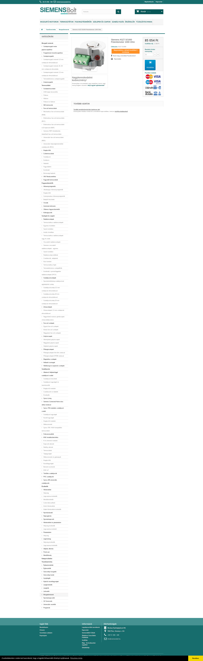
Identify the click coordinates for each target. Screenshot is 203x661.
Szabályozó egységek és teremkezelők (50, 383)
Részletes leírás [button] (76, 658)
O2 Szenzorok (47, 601)
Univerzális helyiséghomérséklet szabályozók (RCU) (52, 145)
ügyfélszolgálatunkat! (121, 111)
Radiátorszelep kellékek (50, 255)
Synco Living (47, 398)
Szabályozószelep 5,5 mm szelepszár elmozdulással (51, 289)
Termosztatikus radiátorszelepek (53, 222)
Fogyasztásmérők (83, 22)
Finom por (46, 552)
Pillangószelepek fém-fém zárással (54, 352)
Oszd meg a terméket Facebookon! (124, 56)
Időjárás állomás (48, 549)
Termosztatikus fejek (49, 265)
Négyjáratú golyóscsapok (51, 343)
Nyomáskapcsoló (48, 519)
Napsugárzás (47, 516)
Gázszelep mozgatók (49, 571)
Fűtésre (45, 95)
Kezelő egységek (48, 418)
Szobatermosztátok (49, 88)
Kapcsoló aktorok (48, 444)
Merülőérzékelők (48, 499)
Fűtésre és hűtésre (49, 102)
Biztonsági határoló (49, 173)
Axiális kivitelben (48, 232)
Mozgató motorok (49, 22)
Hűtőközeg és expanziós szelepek (53, 366)
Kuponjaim (43, 635)
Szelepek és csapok (102, 22)
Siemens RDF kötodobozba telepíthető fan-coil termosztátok (51, 132)
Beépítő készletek (49, 199)
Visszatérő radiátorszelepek (51, 242)
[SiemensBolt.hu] (59, 11)
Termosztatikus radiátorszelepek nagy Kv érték (52, 237)
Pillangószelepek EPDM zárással (53, 356)
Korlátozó (46, 160)
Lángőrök (46, 588)
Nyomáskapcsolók (49, 598)
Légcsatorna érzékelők (50, 496)
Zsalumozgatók (48, 82)
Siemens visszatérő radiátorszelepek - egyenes (50, 247)
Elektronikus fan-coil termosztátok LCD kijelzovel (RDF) (53, 126)
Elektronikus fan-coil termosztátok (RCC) (53, 119)
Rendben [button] (195, 658)
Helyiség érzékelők (49, 526)
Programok (46, 608)
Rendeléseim (44, 627)
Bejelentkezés (149, 2)
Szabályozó (47, 157)
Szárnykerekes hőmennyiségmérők (54, 196)
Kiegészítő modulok (49, 388)
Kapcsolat (159, 2)
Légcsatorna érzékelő (50, 529)
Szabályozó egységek (50, 414)
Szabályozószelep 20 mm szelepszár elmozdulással (50, 302)
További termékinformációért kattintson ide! (86, 109)
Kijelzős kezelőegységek (51, 581)
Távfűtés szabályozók (50, 473)
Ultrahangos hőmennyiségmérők (53, 189)
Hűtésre (45, 98)
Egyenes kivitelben (49, 226)
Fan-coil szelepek (48, 323)
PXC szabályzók (48, 477)
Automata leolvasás (49, 206)
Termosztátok (67, 22)
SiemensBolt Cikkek (88, 633)
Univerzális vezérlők (49, 604)
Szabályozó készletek (50, 379)
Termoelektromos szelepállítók (52, 268)
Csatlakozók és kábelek (50, 392)
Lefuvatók (46, 591)
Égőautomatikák (48, 565)
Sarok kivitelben (48, 229)
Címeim (42, 630)
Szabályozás (118, 22)
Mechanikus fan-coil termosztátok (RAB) (53, 113)
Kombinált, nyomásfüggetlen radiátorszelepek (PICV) (51, 273)
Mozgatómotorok (48, 594)
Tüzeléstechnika (144, 22)
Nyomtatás (117, 59)
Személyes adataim (46, 633)
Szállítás (85, 640)
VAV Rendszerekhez (49, 176)
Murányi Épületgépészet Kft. (117, 628)
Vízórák (45, 203)
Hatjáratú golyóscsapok (50, 346)
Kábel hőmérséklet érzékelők (52, 509)
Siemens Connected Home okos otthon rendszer (52, 403)
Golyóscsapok (47, 336)
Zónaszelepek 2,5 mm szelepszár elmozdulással (53, 311)
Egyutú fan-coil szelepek (51, 326)
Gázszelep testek (48, 575)
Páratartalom (47, 532)
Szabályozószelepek (49, 278)
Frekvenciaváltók (48, 434)
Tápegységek (47, 454)
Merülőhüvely (47, 555)
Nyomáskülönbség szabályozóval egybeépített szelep (53, 282)
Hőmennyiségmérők (49, 186)
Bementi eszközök (49, 467)
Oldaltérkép (85, 647)
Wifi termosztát (48, 105)
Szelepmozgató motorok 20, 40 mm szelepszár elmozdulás (52, 67)
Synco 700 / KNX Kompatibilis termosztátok (52, 429)
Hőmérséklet (47, 490)
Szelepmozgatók (48, 56)
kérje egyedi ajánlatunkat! (96, 85)
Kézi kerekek (47, 261)
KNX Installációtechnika (50, 437)
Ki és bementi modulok (50, 440)
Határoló (46, 163)
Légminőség (47, 539)
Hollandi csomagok (49, 362)
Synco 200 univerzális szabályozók (49, 481)
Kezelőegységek (48, 463)
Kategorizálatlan (47, 558)
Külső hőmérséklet (49, 506)
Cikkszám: (114, 46)
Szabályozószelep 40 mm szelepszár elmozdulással (50, 295)
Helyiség (46, 493)
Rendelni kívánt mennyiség (150, 50)
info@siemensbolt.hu (64, 2)
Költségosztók (47, 212)
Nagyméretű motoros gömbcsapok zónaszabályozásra (53, 318)
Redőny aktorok (48, 447)
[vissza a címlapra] (42, 29)
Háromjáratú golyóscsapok (51, 339)
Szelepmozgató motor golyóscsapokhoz (49, 48)
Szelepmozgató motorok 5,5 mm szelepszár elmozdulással (52, 61)
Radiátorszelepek (48, 219)
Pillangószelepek (48, 349)
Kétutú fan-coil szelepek (50, 329)
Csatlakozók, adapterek (50, 258)
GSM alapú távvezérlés (50, 92)
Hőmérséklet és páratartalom (52, 522)
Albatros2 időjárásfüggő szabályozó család (50, 374)
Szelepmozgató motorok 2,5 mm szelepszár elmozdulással (52, 74)
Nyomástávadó (48, 512)
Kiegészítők (47, 150)
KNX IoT (46, 470)
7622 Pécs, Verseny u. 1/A (116, 631)
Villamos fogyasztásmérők (51, 209)
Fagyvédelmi (47, 167)
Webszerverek (47, 424)
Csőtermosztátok (48, 153)
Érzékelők (130, 22)
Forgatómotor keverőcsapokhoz (53, 53)
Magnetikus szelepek (49, 359)
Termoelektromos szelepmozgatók (53, 79)
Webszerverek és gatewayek (52, 457)
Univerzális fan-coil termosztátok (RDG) (53, 139)
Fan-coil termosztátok (50, 108)
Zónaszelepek (47, 307)
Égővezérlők (47, 568)
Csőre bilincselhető (49, 503)
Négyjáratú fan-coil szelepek (52, 333)
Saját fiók (44, 624)
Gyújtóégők (46, 578)
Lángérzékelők (47, 585)
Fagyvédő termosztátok (50, 180)
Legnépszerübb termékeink (91, 627)
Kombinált (46, 170)
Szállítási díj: (149, 43)
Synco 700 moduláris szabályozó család (53, 409)
